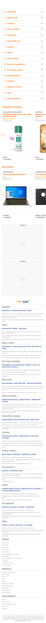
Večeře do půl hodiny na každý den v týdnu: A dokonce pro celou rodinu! (22, 441)
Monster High (5, 574)
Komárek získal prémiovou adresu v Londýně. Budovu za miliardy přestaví (22, 423)
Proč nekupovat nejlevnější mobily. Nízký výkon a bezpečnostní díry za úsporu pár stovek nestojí (21, 411)
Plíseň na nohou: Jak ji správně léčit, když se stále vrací (17, 500)
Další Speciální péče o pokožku (12, 112)
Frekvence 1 (5, 606)
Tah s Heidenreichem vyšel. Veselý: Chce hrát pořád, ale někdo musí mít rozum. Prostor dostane (21, 332)
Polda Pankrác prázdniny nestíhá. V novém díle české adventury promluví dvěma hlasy (22, 517)
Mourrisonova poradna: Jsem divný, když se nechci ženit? (17, 510)
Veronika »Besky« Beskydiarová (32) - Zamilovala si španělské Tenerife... (22, 370)
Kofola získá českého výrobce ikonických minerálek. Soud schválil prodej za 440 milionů (22, 428)
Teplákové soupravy (7, 586)
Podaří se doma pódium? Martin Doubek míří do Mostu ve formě (19, 392)
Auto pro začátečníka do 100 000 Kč (11, 558)
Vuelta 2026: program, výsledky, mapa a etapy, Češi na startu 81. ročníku (22, 339)
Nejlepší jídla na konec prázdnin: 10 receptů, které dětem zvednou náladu (22, 443)
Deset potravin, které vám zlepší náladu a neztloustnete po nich (19, 494)
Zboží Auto (5, 561)
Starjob (4, 599)
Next (43, 135)
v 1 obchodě (7, 159)
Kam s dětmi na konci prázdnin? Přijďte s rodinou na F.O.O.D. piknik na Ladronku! (21, 375)
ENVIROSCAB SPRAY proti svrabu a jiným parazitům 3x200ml (17, 115)
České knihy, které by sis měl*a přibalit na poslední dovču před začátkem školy (22, 478)
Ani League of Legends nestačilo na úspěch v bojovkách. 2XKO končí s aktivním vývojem (21, 513)
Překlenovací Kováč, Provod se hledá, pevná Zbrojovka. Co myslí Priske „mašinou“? (21, 535)
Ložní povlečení (6, 590)
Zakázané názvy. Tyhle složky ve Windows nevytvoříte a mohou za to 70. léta (22, 405)
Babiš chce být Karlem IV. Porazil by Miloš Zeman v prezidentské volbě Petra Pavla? (23, 320)
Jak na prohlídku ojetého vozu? (10, 554)
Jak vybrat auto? (6, 565)
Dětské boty (5, 588)
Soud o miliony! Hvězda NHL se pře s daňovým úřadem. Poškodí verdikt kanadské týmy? (21, 336)
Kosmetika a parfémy (8, 583)
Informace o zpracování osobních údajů (20, 619)
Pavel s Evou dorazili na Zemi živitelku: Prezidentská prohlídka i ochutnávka (22, 314)
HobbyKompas (6, 556)
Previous (3, 135)
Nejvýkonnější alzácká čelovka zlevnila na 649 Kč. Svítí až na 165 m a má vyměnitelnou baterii (21, 407)
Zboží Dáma (5, 549)
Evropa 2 (4, 608)
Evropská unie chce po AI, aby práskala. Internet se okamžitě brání (20, 425)
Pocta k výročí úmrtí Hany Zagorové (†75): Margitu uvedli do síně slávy (21, 358)
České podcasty (6, 602)
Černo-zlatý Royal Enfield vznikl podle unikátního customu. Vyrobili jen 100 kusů (22, 389)
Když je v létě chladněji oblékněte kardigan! (14, 372)
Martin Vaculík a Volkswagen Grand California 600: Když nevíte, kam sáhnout (23, 386)
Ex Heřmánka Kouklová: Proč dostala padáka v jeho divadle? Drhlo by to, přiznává (22, 352)
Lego (3, 579)
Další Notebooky (8, 172)
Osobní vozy (5, 547)
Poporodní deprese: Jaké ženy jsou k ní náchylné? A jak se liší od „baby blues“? (21, 496)
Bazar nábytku (6, 592)
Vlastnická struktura (26, 621)
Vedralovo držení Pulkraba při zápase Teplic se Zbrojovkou (18, 528)
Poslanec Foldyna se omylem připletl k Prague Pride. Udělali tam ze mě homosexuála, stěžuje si (21, 316)
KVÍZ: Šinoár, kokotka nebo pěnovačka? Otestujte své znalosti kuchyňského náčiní (22, 446)
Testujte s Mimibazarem (8, 572)
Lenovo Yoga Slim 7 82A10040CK (14, 174)
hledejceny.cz (5, 543)
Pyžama (4, 581)
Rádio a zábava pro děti (8, 604)
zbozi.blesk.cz (6, 552)
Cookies (35, 619)
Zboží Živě (5, 545)
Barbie (4, 577)
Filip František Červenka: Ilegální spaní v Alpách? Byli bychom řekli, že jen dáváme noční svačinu (22, 460)
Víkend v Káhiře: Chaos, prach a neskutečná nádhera (16, 463)
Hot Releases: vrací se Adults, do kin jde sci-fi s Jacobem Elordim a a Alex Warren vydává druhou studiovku (22, 474)
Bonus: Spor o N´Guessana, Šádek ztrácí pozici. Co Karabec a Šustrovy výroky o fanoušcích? (23, 531)
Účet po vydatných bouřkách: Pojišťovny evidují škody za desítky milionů (22, 355)
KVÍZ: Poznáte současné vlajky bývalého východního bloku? (18, 457)
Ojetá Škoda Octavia (7, 563)
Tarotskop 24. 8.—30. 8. (8, 481)
